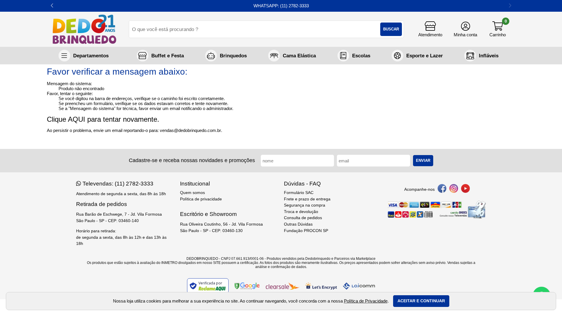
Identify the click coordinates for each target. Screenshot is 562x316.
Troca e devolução (301, 211)
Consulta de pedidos (303, 218)
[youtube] (465, 189)
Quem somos (192, 192)
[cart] (497, 29)
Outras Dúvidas (298, 224)
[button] (52, 5)
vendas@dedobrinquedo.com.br (190, 130)
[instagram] (453, 189)
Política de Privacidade (366, 300)
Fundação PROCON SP (306, 231)
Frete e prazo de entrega (307, 199)
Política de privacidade (201, 199)
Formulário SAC (298, 192)
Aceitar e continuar (421, 301)
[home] (84, 29)
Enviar (423, 160)
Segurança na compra (304, 205)
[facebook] (442, 189)
